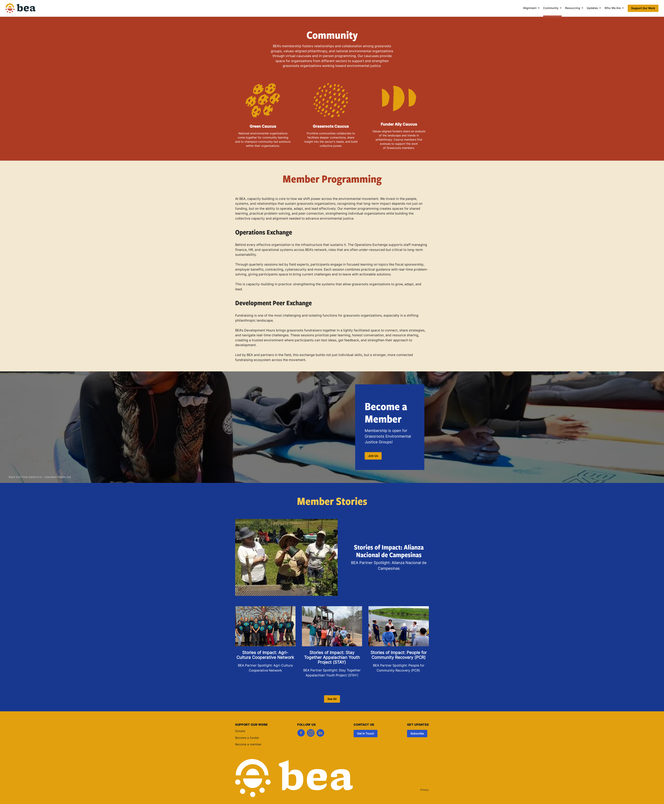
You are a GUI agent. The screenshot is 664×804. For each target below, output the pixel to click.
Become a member (248, 744)
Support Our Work (643, 8)
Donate (240, 731)
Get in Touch (365, 733)
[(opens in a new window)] (301, 734)
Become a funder (247, 738)
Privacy (424, 790)
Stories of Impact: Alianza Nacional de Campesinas (389, 551)
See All (332, 699)
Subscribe (417, 733)
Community (551, 8)
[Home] (21, 10)
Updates (592, 8)
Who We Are (613, 8)
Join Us (373, 456)
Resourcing (572, 8)
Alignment (530, 8)
